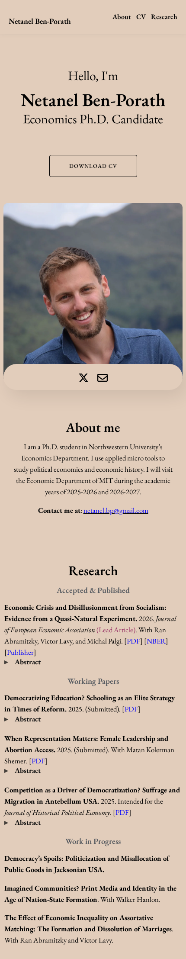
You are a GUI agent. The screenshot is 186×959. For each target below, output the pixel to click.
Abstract (28, 661)
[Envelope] (102, 378)
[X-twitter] (83, 378)
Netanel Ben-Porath (40, 21)
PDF (131, 709)
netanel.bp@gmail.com (115, 510)
